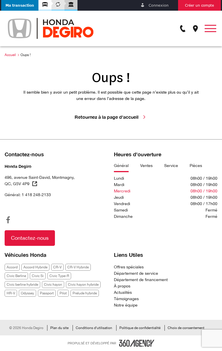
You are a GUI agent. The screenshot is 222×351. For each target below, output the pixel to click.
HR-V (11, 293)
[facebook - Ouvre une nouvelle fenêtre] (8, 219)
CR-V (57, 267)
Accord (12, 267)
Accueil (10, 55)
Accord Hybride (35, 267)
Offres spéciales (129, 267)
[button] (19, 5)
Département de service (136, 273)
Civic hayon (53, 285)
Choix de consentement (186, 328)
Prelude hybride (85, 293)
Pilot (63, 293)
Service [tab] (171, 165)
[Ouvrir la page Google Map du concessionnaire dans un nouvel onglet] (195, 28)
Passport (47, 293)
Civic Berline (16, 276)
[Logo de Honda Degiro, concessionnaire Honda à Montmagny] (50, 28)
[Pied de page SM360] (136, 343)
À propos (122, 286)
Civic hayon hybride (83, 285)
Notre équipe (126, 305)
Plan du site (59, 328)
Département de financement (141, 279)
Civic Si (38, 276)
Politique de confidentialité (139, 328)
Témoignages (126, 298)
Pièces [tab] (196, 165)
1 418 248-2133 (36, 194)
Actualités (123, 292)
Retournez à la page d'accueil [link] (106, 117)
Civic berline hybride (22, 285)
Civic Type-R (59, 276)
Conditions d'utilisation (94, 328)
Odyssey (27, 293)
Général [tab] (121, 165)
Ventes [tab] (146, 165)
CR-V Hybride (78, 267)
